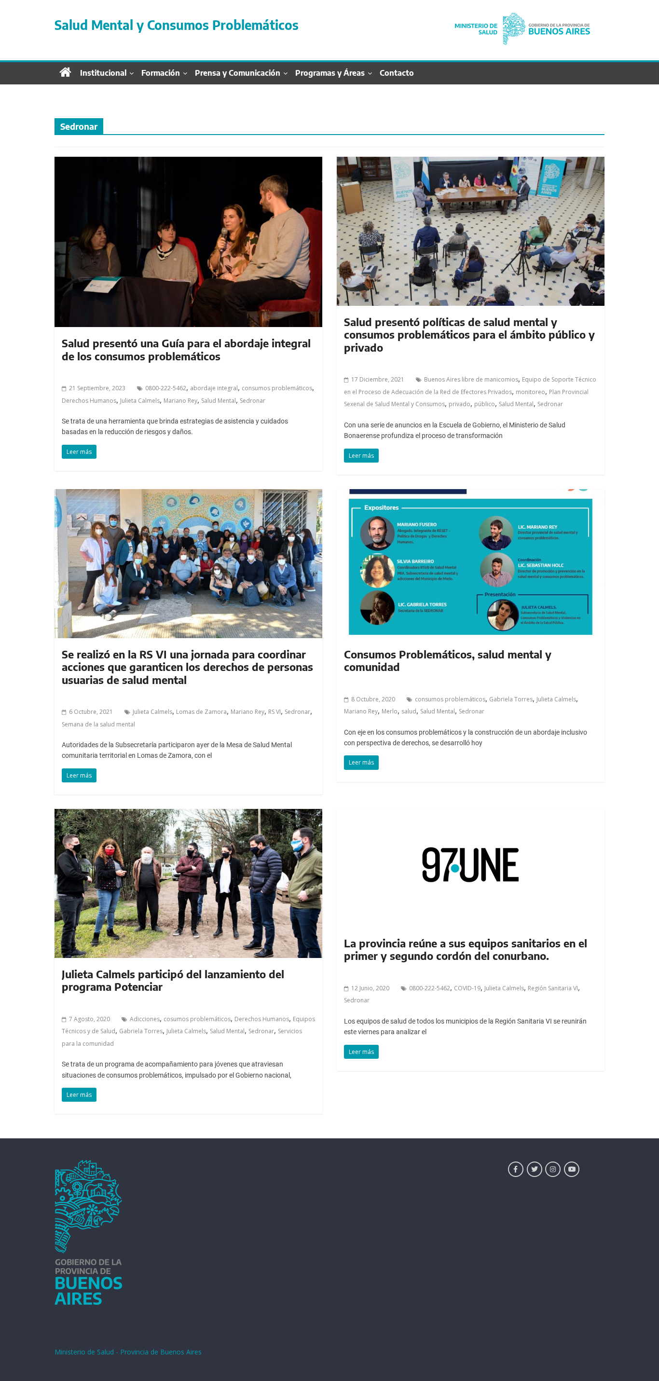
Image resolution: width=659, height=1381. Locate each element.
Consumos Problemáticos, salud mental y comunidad (447, 660)
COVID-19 (467, 988)
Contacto (397, 73)
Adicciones (145, 1019)
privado (459, 404)
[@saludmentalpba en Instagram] (553, 1169)
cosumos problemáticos (197, 1019)
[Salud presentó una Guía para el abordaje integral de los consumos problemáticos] (188, 162)
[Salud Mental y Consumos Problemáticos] (522, 15)
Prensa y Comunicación (237, 73)
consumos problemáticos (277, 388)
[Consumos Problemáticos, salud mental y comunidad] (470, 495)
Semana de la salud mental (98, 724)
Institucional (103, 73)
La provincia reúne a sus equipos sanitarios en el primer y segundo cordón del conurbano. (465, 949)
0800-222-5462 (165, 388)
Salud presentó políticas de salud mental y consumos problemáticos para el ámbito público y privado (469, 334)
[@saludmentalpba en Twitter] (534, 1169)
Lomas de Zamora (201, 712)
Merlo (390, 711)
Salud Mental (218, 401)
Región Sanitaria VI (553, 988)
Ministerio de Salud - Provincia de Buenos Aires (128, 1351)
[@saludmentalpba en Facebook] (515, 1169)
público (484, 404)
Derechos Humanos (89, 401)
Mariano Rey (180, 401)
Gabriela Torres (511, 699)
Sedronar (252, 401)
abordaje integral (214, 388)
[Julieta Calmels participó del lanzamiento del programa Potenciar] (188, 814)
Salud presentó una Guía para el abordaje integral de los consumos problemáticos (186, 349)
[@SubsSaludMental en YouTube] (571, 1169)
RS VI (274, 712)
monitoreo (530, 392)
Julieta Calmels (140, 401)
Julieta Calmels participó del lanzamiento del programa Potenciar (173, 980)
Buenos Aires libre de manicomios (471, 379)
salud (408, 711)
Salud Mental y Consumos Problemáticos (177, 25)
